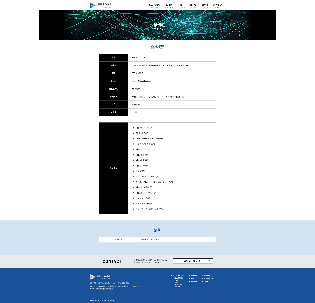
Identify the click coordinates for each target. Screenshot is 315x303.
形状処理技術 (178, 278)
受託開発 (169, 6)
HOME (206, 281)
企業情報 (205, 6)
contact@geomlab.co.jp (141, 81)
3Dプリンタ (178, 284)
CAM (176, 282)
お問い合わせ (218, 6)
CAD (176, 280)
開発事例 (193, 6)
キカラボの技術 (154, 6)
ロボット (177, 286)
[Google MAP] (184, 65)
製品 (182, 6)
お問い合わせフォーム (192, 261)
